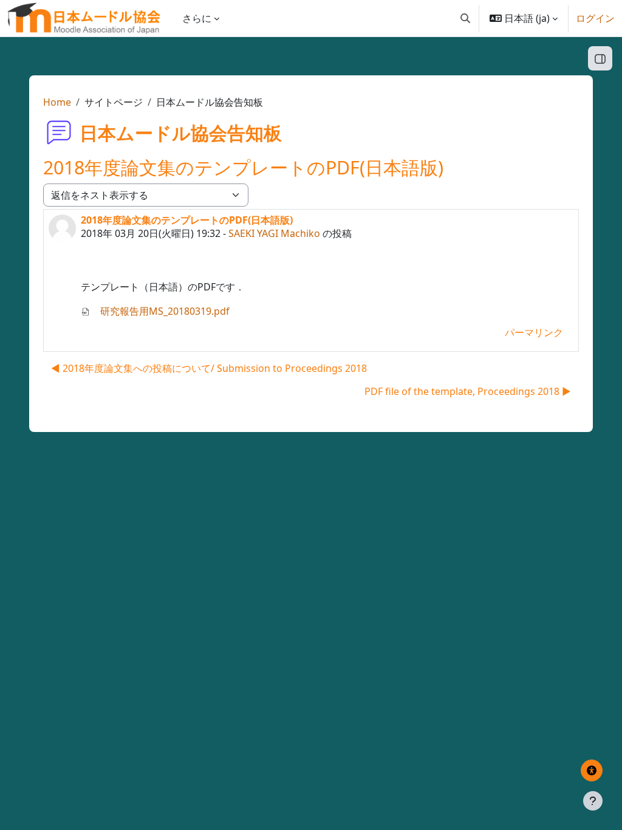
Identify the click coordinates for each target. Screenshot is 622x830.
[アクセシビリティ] (592, 770)
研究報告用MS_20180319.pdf (164, 311)
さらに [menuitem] (196, 18)
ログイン (595, 18)
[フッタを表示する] (593, 801)
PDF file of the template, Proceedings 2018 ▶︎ (467, 391)
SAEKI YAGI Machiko (274, 233)
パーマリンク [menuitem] (534, 332)
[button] (465, 18)
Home (57, 102)
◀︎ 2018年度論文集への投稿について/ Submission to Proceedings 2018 (209, 368)
